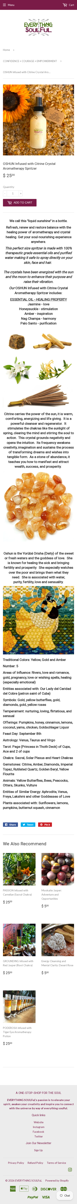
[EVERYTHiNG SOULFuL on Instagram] (70, 1170)
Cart (71, 5)
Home (6, 49)
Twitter (38, 1136)
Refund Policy (35, 1162)
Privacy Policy (16, 1162)
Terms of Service (56, 1162)
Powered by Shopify (57, 1180)
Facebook (38, 1131)
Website (38, 1122)
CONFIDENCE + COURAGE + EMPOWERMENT (30, 61)
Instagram (38, 1127)
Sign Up (38, 1150)
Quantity (8, 187)
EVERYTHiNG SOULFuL (28, 1180)
